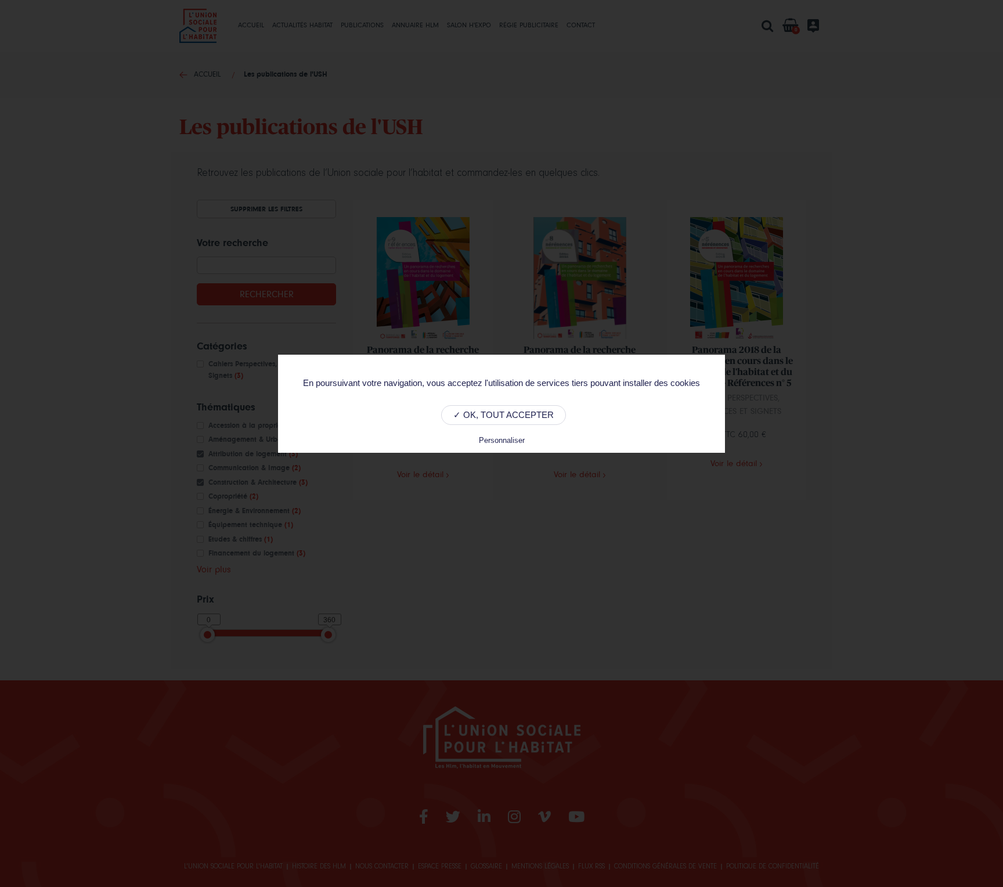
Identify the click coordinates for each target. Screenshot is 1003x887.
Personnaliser (502, 440)
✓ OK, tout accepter (503, 415)
